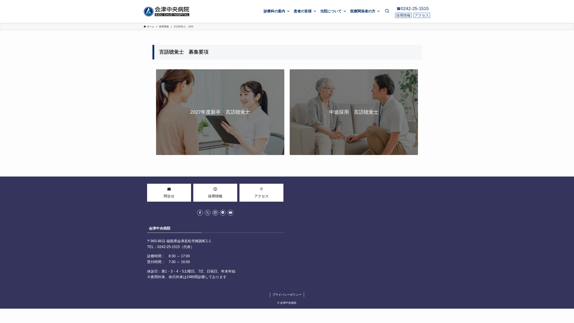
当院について (331, 11)
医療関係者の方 (362, 11)
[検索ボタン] (387, 11)
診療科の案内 (274, 11)
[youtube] (230, 213)
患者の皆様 (303, 11)
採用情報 (403, 15)
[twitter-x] (208, 213)
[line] (223, 213)
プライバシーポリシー (287, 294)
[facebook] (200, 213)
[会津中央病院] (167, 11)
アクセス (422, 15)
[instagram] (215, 213)
